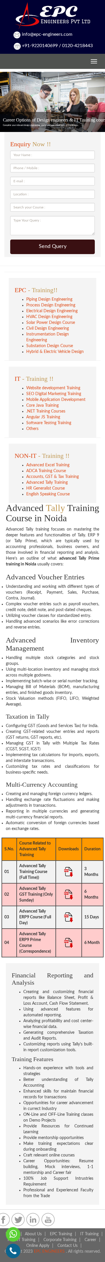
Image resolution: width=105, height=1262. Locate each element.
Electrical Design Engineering (52, 311)
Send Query (52, 246)
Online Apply (37, 1246)
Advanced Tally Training (47, 483)
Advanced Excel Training (47, 465)
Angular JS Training (43, 417)
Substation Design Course (49, 346)
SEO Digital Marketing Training (53, 394)
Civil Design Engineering (47, 328)
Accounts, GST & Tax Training (52, 477)
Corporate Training (59, 1240)
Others (32, 429)
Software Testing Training (48, 423)
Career (90, 1240)
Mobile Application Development (55, 400)
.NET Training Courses (45, 411)
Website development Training (53, 388)
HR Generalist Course (45, 488)
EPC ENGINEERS (50, 1251)
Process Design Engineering (50, 305)
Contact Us (67, 1246)
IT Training (89, 1234)
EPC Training (61, 1234)
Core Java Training (42, 406)
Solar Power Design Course (50, 323)
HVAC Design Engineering (49, 317)
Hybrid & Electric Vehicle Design (55, 352)
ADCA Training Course (46, 471)
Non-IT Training (21, 1240)
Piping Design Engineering (49, 299)
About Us (33, 1234)
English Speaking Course (48, 494)
